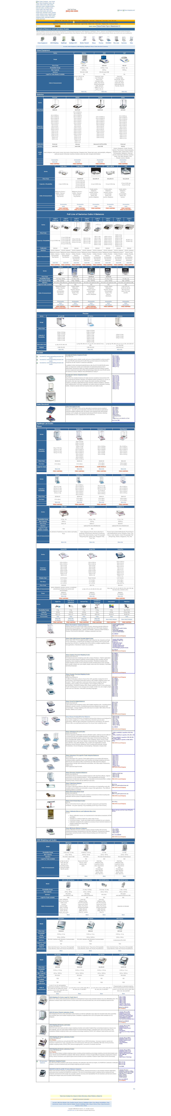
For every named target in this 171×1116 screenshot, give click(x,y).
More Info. (84, 91)
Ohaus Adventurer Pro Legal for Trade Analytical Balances (82, 755)
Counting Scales (85, 20)
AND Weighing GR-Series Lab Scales (59, 1025)
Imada (60, 1104)
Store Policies (92, 1096)
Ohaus (92, 46)
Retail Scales (98, 23)
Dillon (90, 1102)
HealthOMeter (103, 1102)
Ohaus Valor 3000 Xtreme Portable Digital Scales (79, 638)
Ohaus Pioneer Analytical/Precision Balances (78, 717)
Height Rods (55, 23)
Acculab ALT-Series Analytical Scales (76, 355)
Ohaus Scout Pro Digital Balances (75, 701)
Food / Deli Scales (112, 20)
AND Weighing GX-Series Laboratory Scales (61, 1049)
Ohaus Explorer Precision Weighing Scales (78, 655)
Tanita (85, 1105)
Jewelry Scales (70, 23)
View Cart (62, 1096)
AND (58, 1102)
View (58, 616)
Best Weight (63, 1102)
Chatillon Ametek (74, 1102)
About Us (99, 1096)
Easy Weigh (96, 1102)
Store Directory (82, 1096)
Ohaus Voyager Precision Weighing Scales (78, 674)
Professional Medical (113, 23)
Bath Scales (70, 20)
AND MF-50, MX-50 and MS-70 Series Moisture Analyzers (65, 1069)
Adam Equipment (72, 46)
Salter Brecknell (99, 46)
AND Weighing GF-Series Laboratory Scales (61, 1037)
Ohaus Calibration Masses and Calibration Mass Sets (81, 811)
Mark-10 (69, 1104)
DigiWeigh (87, 46)
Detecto (81, 1102)
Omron (95, 1104)
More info (57, 469)
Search (76, 1096)
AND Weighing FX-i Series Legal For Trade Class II (63, 997)
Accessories (54, 160)
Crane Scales (91, 20)
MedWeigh (83, 1104)
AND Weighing (80, 46)
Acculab (65, 46)
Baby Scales (64, 20)
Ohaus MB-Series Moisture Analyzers (76, 828)
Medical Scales (91, 23)
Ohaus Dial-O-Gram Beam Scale (75, 791)
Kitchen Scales (77, 23)
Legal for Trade (84, 23)
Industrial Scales (62, 23)
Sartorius (105, 46)
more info (54, 162)
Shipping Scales (105, 23)
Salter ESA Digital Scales (73, 406)
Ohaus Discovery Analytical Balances (76, 772)
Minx (87, 1104)
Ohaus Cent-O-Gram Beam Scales (75, 801)
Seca (82, 1105)
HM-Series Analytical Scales (57, 1061)
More (68, 876)
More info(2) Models (111, 619)
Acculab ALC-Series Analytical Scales (76, 375)
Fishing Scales (98, 20)
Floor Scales (105, 20)
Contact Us (69, 1096)
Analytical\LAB (58, 20)
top (134, 1089)
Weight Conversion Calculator (81, 1099)
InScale (65, 1104)
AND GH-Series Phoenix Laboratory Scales (61, 1012)
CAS (68, 1102)
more (63, 206)
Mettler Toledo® (76, 1104)
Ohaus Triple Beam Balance (74, 783)
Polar (99, 1104)
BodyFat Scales (77, 20)
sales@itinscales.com (71, 1110)
